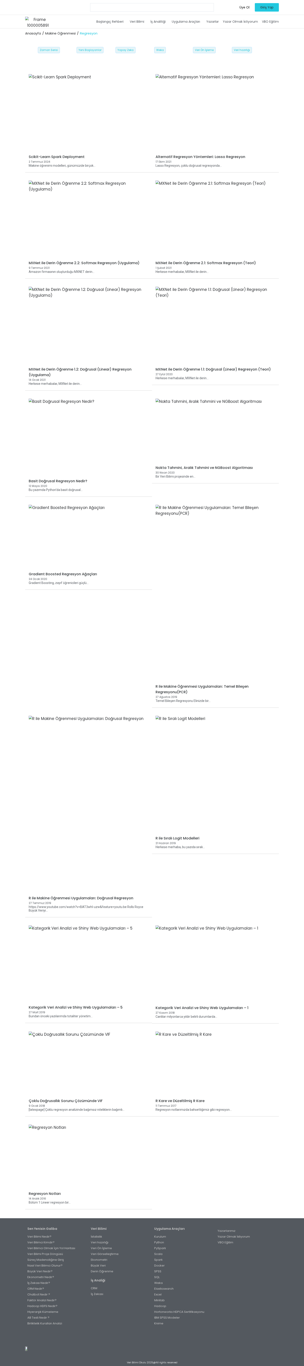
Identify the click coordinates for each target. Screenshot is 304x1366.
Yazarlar (212, 21)
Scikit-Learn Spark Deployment (57, 156)
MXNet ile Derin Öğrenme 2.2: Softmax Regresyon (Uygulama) (84, 262)
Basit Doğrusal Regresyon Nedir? (58, 481)
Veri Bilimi (137, 21)
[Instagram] (147, 1337)
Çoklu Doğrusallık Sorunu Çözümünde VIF (66, 1100)
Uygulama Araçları (186, 21)
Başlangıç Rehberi (110, 21)
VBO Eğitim (270, 21)
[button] (111, 21)
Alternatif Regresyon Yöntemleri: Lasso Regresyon (200, 156)
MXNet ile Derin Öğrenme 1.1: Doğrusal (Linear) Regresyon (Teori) (213, 369)
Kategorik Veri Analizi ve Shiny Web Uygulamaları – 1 (202, 1007)
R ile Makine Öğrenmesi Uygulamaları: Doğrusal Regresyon (81, 898)
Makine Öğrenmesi (60, 33)
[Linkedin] (167, 1337)
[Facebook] (137, 1337)
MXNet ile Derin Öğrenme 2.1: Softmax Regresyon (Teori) (206, 262)
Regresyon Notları (45, 1193)
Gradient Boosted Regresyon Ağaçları (63, 574)
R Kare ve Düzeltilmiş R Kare (180, 1100)
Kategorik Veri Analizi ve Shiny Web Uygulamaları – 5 (76, 1007)
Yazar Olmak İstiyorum (240, 21)
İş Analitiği (158, 21)
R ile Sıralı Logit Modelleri (177, 838)
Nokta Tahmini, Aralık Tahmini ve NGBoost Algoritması (204, 467)
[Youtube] (157, 1337)
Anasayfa (33, 33)
